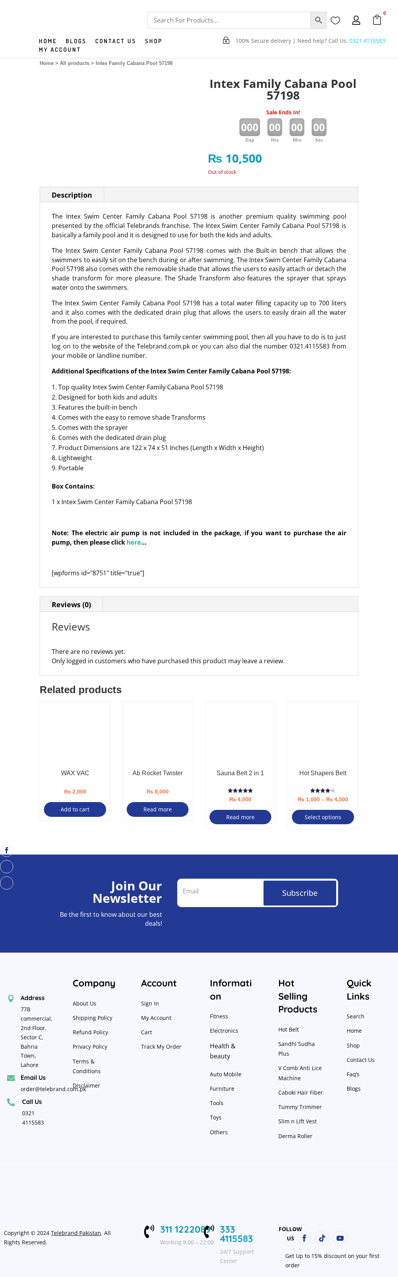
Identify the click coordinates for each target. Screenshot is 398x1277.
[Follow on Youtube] (6, 883)
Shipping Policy (92, 1017)
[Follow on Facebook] (6, 850)
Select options (323, 817)
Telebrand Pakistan (76, 1233)
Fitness (219, 1016)
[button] (178, 90)
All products (74, 63)
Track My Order (161, 1046)
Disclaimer (86, 1085)
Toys (216, 1117)
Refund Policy (91, 1032)
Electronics (224, 1030)
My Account (60, 50)
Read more (157, 809)
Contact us (115, 42)
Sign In (150, 1003)
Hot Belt (288, 1029)
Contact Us (361, 1059)
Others (219, 1132)
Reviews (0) (71, 604)
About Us (84, 1003)
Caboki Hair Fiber (300, 1092)
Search (356, 1016)
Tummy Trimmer (300, 1107)
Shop (153, 42)
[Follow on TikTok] (6, 866)
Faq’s (353, 1074)
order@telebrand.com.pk (53, 1089)
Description (72, 195)
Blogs (76, 42)
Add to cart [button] (75, 809)
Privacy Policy (91, 1046)
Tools (216, 1103)
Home (48, 42)
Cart (146, 1032)
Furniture (222, 1088)
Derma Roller (295, 1136)
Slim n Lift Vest (297, 1121)
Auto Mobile (225, 1074)
